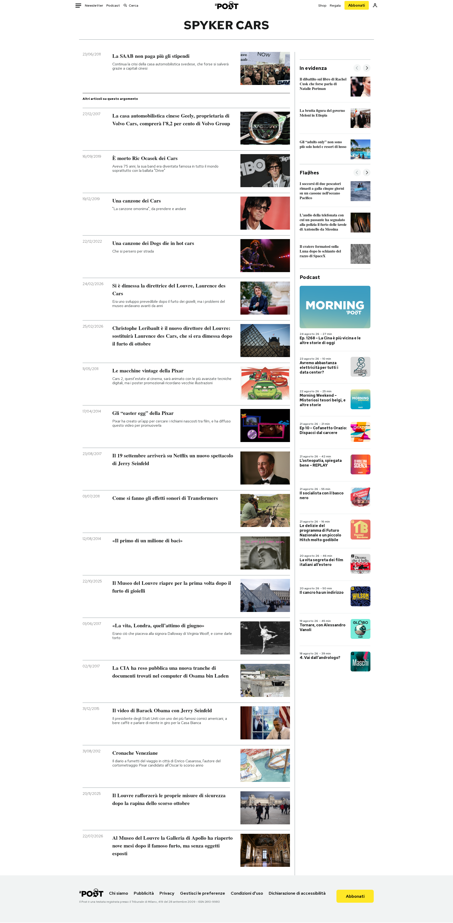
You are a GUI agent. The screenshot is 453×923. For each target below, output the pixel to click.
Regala (335, 5)
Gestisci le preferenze (202, 893)
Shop (322, 5)
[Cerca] (125, 5)
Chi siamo (118, 893)
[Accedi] (375, 5)
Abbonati (356, 5)
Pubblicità (144, 893)
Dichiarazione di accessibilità (297, 893)
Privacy (166, 893)
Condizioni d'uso (247, 893)
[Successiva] (366, 68)
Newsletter (94, 5)
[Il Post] (226, 5)
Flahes (309, 173)
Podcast (113, 5)
